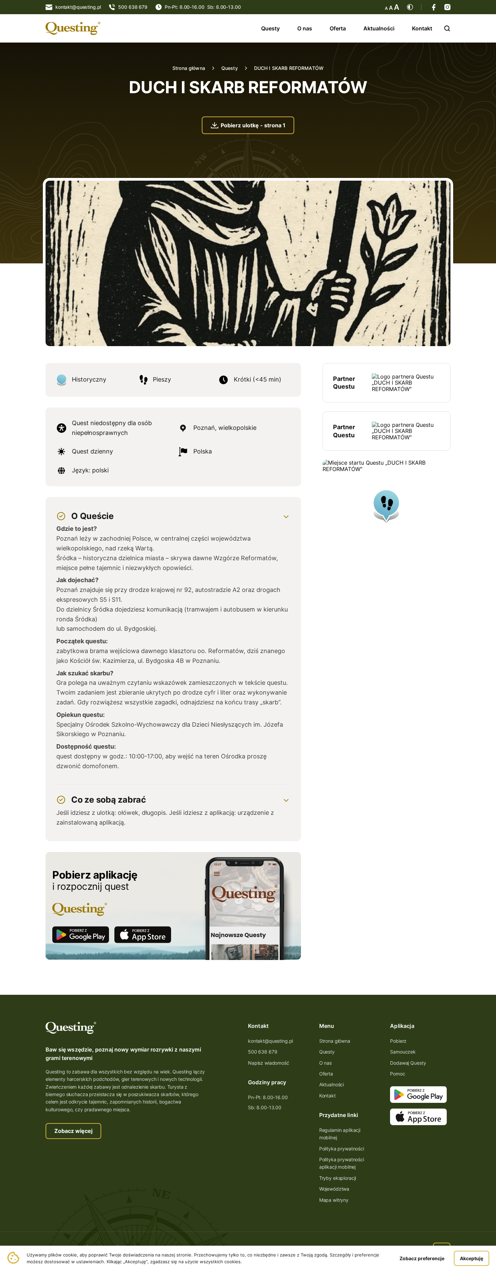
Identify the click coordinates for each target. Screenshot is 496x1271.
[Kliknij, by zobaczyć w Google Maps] (386, 524)
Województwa (334, 1189)
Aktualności (378, 28)
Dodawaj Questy (408, 1063)
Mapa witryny (334, 1200)
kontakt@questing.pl (270, 1041)
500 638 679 (262, 1052)
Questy (270, 28)
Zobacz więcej (73, 1130)
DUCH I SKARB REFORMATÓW (289, 68)
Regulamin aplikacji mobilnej (339, 1133)
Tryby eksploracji (337, 1178)
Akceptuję (471, 1258)
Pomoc (397, 1074)
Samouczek (403, 1052)
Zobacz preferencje (421, 1258)
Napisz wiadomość (268, 1063)
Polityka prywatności (341, 1148)
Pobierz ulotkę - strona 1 (253, 125)
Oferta (338, 28)
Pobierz (398, 1041)
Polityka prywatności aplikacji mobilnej (341, 1163)
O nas (304, 28)
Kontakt (422, 28)
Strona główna (188, 68)
